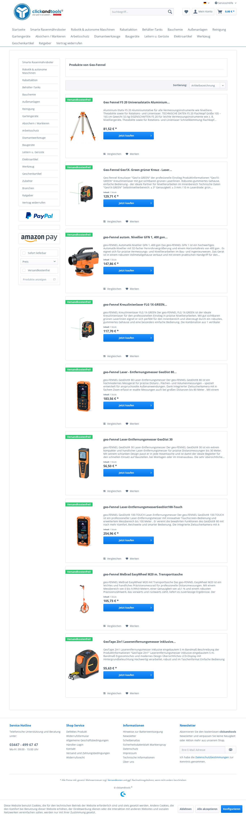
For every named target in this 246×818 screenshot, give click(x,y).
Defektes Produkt (76, 731)
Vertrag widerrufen (33, 202)
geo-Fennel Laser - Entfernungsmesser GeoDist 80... (140, 372)
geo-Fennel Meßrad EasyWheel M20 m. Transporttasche (143, 574)
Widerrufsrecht (75, 757)
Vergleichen (113, 154)
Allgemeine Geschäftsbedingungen (87, 740)
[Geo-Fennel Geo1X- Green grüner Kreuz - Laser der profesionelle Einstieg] (83, 194)
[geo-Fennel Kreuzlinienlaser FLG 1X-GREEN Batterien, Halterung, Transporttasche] (83, 328)
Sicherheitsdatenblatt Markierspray (144, 744)
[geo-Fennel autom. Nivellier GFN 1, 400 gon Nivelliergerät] (83, 261)
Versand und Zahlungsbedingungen (88, 753)
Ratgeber (27, 195)
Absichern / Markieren (35, 123)
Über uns (128, 761)
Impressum (130, 753)
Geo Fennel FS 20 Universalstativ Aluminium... (136, 102)
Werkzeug (28, 166)
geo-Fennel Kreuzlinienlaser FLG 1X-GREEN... (135, 305)
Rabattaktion (30, 80)
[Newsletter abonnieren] (230, 749)
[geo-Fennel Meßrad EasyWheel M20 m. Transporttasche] (83, 598)
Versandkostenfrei (39, 270)
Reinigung (28, 109)
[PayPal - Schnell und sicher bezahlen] (39, 215)
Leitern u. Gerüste (33, 152)
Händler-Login (74, 744)
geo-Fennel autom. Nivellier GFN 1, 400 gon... (135, 237)
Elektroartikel (30, 159)
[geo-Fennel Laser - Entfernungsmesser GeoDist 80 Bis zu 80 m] (83, 396)
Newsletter (129, 736)
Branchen (28, 188)
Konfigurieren (231, 809)
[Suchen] (170, 11)
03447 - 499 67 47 (24, 744)
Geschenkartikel (32, 173)
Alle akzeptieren (207, 809)
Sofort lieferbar (37, 253)
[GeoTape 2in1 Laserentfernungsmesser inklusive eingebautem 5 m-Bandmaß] (83, 665)
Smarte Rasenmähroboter (37, 62)
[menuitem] (142, 11)
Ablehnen (186, 809)
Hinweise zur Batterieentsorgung (143, 731)
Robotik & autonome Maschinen (34, 71)
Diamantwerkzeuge (34, 137)
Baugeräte (28, 145)
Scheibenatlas (131, 740)
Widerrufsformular (77, 736)
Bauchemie (29, 94)
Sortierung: (180, 85)
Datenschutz (130, 748)
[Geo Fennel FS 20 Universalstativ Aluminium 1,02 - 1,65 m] (83, 126)
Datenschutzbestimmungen (212, 757)
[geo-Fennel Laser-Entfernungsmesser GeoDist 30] (83, 463)
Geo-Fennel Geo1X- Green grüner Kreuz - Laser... (137, 170)
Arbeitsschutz (30, 130)
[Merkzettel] (186, 11)
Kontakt (70, 748)
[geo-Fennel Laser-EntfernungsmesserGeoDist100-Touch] (83, 531)
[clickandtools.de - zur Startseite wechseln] (38, 12)
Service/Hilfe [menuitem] (225, 3)
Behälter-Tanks (31, 87)
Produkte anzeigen (34, 279)
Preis (25, 261)
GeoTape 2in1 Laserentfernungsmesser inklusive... (139, 642)
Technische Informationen (139, 757)
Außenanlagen (31, 101)
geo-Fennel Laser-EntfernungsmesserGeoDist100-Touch (142, 507)
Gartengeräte (30, 116)
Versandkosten (115, 780)
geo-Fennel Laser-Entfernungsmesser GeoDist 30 (138, 439)
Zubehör (27, 181)
